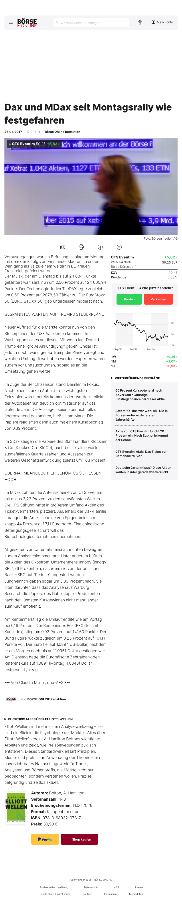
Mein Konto (165, 22)
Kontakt (87, 894)
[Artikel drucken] (81, 247)
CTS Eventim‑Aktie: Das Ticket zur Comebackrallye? (141, 454)
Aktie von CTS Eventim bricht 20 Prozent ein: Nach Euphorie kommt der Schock (141, 435)
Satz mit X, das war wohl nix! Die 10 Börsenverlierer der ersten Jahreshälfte (141, 415)
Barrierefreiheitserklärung (54, 887)
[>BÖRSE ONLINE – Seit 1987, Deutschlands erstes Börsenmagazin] (27, 22)
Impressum (110, 894)
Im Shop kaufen (79, 839)
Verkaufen (158, 299)
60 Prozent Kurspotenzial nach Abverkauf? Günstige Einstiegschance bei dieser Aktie (140, 394)
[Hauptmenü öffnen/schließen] (11, 22)
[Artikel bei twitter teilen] (119, 247)
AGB (116, 887)
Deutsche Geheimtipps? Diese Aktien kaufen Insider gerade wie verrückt (143, 470)
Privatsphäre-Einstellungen (55, 894)
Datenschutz (91, 887)
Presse (139, 887)
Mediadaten (136, 894)
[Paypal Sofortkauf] (45, 839)
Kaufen (129, 299)
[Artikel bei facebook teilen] (100, 247)
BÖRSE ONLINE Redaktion (46, 699)
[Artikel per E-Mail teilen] (63, 247)
